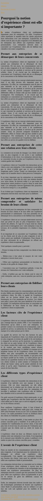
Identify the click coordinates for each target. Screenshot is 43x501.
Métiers (3, 6)
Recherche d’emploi (8, 9)
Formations (5, 3)
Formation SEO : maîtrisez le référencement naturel (19, 499)
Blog (2, 12)
